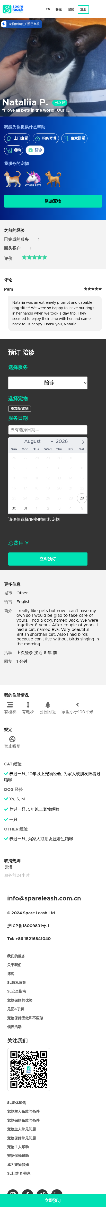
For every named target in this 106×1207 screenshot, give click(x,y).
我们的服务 (16, 956)
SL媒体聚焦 (16, 1103)
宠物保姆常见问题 (21, 1138)
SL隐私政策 (16, 983)
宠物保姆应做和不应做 (25, 1018)
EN (48, 9)
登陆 (71, 9)
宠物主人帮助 (18, 1147)
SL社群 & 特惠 (19, 1173)
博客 (10, 974)
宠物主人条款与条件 (23, 1111)
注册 (83, 9)
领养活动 (14, 1027)
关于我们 (14, 965)
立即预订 (48, 559)
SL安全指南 (16, 991)
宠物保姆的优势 (19, 1000)
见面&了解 (15, 1009)
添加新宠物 (20, 408)
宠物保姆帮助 (18, 1156)
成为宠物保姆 (18, 1165)
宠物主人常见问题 (21, 1129)
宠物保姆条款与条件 (23, 1120)
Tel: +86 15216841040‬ (29, 939)
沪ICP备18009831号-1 (28, 926)
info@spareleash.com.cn (44, 899)
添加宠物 (53, 201)
